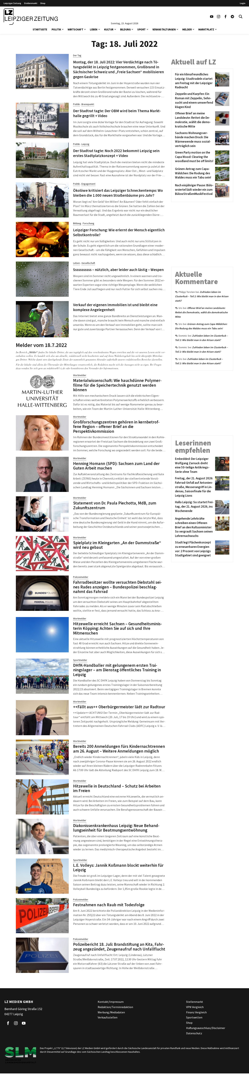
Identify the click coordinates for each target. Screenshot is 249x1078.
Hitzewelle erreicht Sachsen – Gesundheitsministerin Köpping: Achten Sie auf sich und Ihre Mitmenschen (117, 628)
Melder (187, 29)
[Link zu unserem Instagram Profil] (218, 16)
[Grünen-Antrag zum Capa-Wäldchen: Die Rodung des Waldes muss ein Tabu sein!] (221, 174)
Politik (56, 29)
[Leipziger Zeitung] (31, 16)
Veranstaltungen (164, 29)
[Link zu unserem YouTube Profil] (211, 16)
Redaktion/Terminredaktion (115, 1007)
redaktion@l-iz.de (56, 368)
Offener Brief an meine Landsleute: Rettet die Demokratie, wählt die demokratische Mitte (201, 312)
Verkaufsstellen (107, 1017)
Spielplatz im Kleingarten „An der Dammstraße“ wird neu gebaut (117, 545)
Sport (141, 29)
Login (242, 3)
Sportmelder (80, 660)
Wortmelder (79, 375)
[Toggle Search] (240, 16)
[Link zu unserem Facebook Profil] (225, 16)
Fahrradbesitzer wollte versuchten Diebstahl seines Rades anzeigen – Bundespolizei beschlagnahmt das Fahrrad (117, 587)
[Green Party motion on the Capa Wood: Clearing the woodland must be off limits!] (221, 157)
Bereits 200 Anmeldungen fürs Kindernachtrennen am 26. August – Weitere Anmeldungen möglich (119, 748)
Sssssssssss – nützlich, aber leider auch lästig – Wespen (118, 269)
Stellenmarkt (30, 3)
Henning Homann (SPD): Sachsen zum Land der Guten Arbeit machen (116, 466)
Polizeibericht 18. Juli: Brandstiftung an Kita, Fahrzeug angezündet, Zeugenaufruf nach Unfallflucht (119, 946)
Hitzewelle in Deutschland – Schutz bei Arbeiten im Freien (117, 788)
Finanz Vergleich (196, 1012)
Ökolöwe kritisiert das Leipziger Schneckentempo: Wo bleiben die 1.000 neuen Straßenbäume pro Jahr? (118, 193)
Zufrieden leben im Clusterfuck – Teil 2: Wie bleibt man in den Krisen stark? (201, 296)
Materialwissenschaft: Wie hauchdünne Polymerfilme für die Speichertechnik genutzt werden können (117, 385)
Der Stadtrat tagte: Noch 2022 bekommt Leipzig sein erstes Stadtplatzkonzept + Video (116, 153)
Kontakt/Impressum (111, 1002)
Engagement (88, 183)
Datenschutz (194, 1033)
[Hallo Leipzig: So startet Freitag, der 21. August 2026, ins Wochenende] (221, 507)
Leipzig (85, 144)
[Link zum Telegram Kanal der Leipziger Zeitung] (232, 16)
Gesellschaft (88, 263)
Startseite (40, 29)
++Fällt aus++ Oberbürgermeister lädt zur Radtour (119, 706)
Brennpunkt (87, 104)
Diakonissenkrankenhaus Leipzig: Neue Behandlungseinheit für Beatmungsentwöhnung (116, 828)
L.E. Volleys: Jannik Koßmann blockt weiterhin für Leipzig (118, 867)
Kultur (108, 29)
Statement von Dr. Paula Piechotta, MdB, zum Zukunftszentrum (114, 505)
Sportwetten (194, 1017)
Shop (42, 3)
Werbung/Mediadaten (111, 1012)
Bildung (125, 29)
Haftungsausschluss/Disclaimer (205, 1028)
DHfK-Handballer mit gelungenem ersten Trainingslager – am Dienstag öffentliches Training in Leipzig (117, 670)
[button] (62, 29)
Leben (93, 29)
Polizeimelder (80, 577)
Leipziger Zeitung (12, 3)
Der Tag (77, 55)
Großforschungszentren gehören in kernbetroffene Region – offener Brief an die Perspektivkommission (116, 426)
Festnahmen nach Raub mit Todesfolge (109, 904)
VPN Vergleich (195, 1007)
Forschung (88, 223)
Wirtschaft (75, 29)
